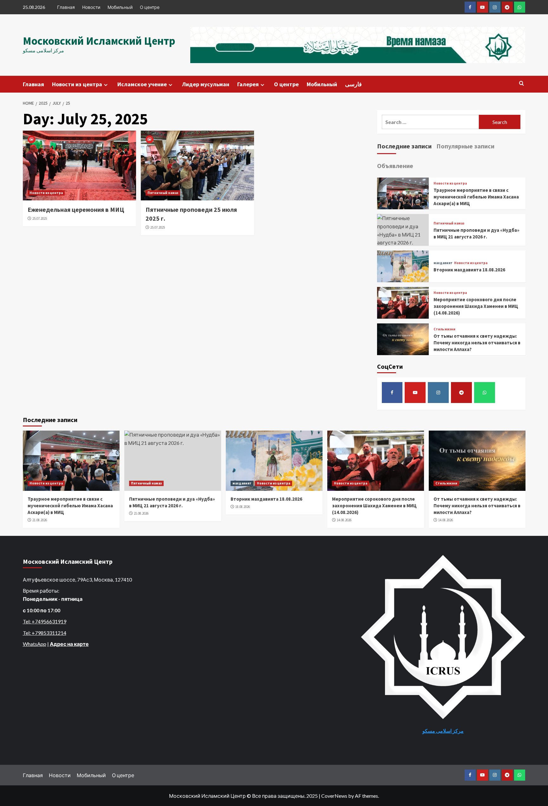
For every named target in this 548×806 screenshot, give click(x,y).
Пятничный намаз (162, 193)
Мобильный (120, 7)
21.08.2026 (39, 520)
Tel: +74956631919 (44, 621)
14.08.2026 (344, 520)
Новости (91, 7)
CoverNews (334, 796)
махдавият (443, 263)
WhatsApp (34, 644)
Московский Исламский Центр (99, 41)
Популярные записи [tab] (465, 146)
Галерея (248, 84)
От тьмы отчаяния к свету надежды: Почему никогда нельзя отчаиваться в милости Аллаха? (477, 342)
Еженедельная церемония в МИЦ (76, 209)
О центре (150, 7)
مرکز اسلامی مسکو (443, 731)
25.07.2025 (39, 218)
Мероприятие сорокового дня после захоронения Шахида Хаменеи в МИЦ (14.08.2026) (476, 306)
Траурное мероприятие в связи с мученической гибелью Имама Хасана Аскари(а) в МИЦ (476, 196)
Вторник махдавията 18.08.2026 (469, 270)
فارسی (353, 84)
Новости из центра (77, 84)
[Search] (521, 83)
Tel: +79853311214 (44, 633)
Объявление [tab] (395, 166)
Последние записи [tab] (404, 146)
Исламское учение (142, 84)
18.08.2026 (242, 506)
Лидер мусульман (205, 84)
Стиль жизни (444, 329)
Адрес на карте (69, 644)
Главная (66, 7)
